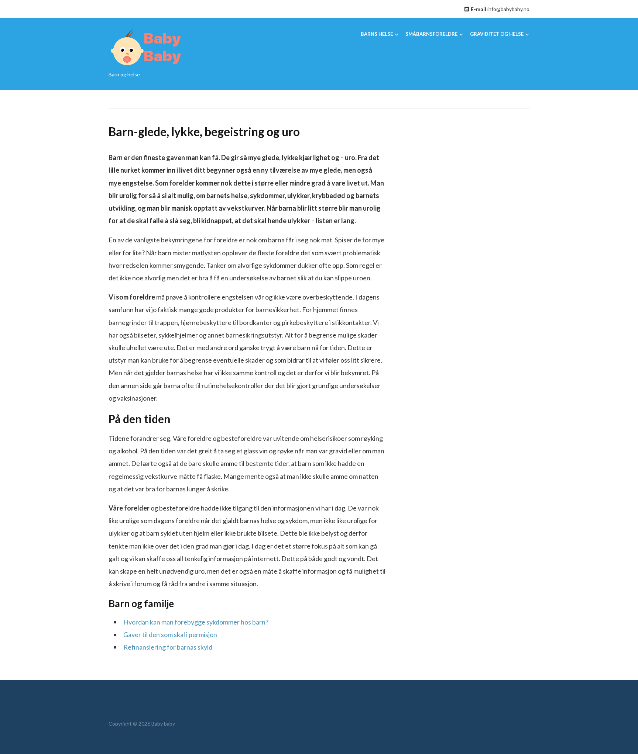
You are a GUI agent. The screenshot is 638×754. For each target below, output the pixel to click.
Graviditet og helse (497, 34)
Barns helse (377, 34)
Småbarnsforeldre (431, 34)
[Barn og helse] (145, 47)
